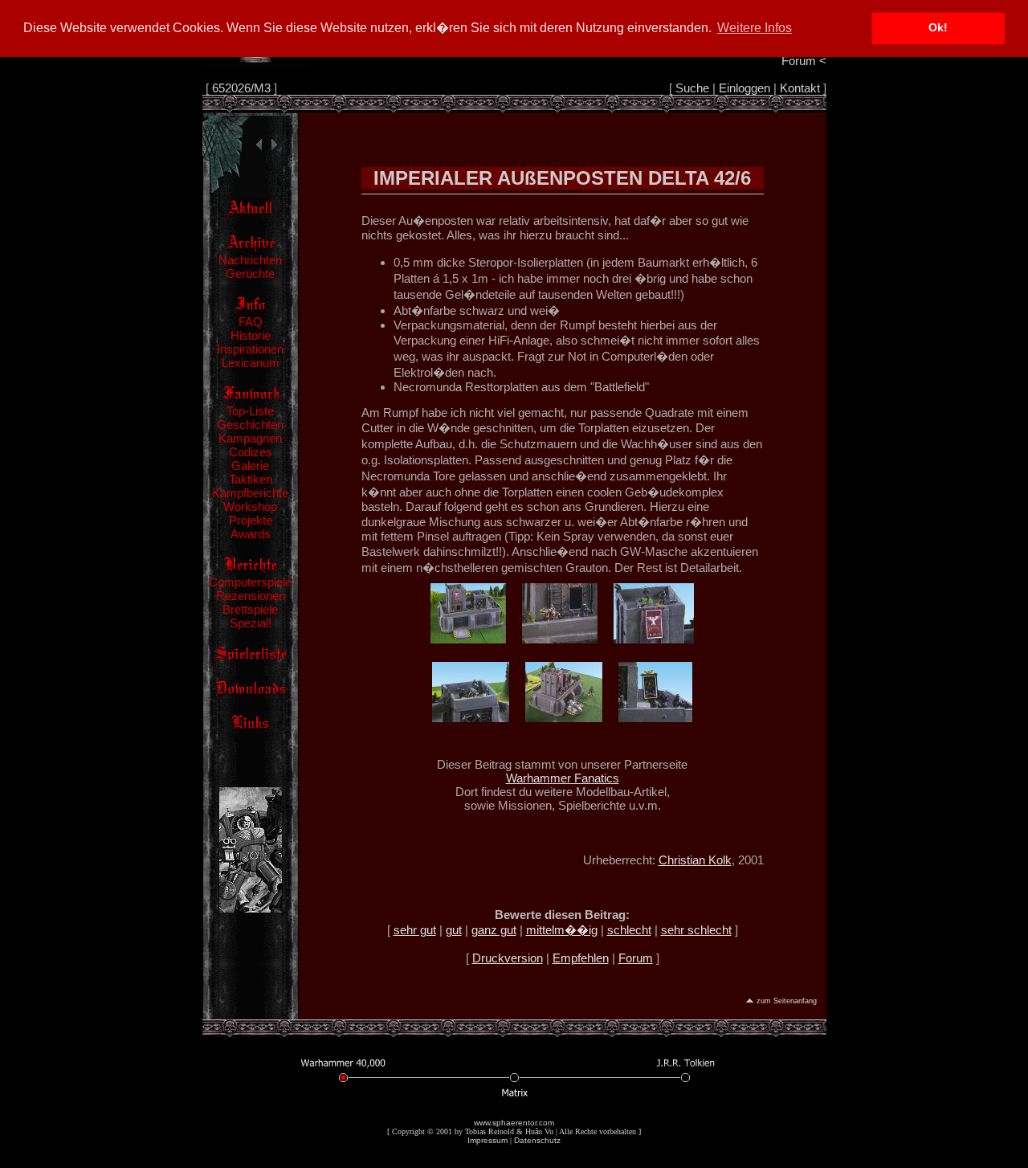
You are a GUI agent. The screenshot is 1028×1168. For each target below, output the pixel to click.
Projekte (250, 520)
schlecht (629, 930)
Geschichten (250, 424)
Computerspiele (250, 582)
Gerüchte (250, 273)
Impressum (487, 1140)
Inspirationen (250, 349)
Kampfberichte (250, 493)
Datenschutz (537, 1140)
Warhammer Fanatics (562, 778)
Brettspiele (250, 609)
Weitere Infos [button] (754, 28)
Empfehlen (581, 958)
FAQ (251, 322)
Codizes (250, 452)
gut (454, 930)
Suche (692, 88)
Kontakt (800, 88)
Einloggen (744, 88)
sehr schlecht (696, 930)
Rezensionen (250, 595)
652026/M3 (241, 88)
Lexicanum (250, 363)
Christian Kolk (695, 860)
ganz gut (493, 930)
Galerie (250, 465)
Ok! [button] (938, 28)
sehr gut (415, 930)
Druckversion (507, 958)
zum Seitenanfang (787, 1001)
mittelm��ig (562, 930)
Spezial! (250, 623)
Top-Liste (250, 411)
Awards (250, 534)
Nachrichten (250, 260)
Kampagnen (250, 438)
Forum (635, 958)
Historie (250, 335)
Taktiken (250, 479)
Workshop (250, 506)
